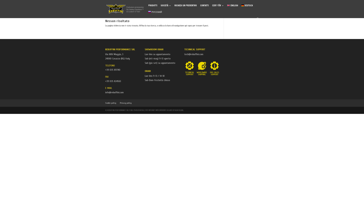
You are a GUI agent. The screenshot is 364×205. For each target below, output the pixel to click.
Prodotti (152, 6)
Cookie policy (110, 103)
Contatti (204, 6)
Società (164, 6)
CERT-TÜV (216, 6)
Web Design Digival (176, 110)
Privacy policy (126, 103)
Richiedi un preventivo (185, 6)
